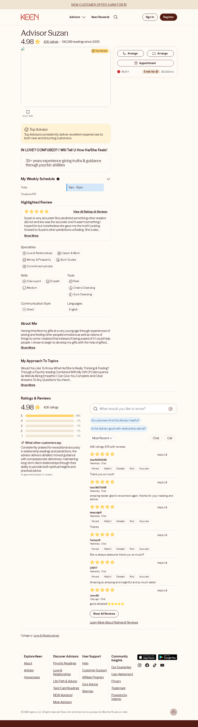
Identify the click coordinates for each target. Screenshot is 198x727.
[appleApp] (146, 659)
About (28, 663)
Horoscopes (32, 677)
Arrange (133, 53)
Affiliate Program (93, 677)
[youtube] (162, 666)
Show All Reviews (104, 613)
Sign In (150, 17)
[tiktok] (154, 666)
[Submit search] (170, 409)
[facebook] (147, 666)
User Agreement (122, 674)
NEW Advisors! (63, 695)
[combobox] (102, 438)
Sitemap (87, 691)
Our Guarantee (121, 667)
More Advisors (62, 702)
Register (168, 17)
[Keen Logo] (29, 17)
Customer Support (94, 670)
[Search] (116, 17)
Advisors (74, 17)
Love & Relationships (46, 635)
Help (85, 663)
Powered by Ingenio (119, 697)
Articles (29, 670)
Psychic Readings (64, 663)
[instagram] (139, 666)
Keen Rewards (100, 17)
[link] (51, 42)
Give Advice (90, 684)
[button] (156, 438)
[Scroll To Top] (173, 712)
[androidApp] (167, 659)
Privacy (116, 681)
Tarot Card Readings (66, 688)
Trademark (118, 688)
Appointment (147, 63)
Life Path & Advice (65, 681)
